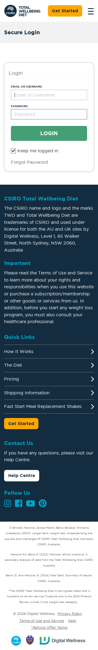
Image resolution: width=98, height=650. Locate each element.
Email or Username (26, 86)
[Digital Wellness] (63, 639)
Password (19, 106)
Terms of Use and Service (41, 621)
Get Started (65, 10)
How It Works (18, 351)
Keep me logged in (37, 150)
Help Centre (21, 475)
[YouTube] (30, 503)
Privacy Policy (70, 613)
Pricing (11, 378)
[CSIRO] (16, 639)
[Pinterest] (43, 503)
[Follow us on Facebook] (18, 503)
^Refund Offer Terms (49, 627)
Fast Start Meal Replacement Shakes (43, 406)
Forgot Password (29, 162)
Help (72, 621)
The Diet (13, 365)
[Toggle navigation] (89, 11)
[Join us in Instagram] (7, 503)
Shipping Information (27, 392)
